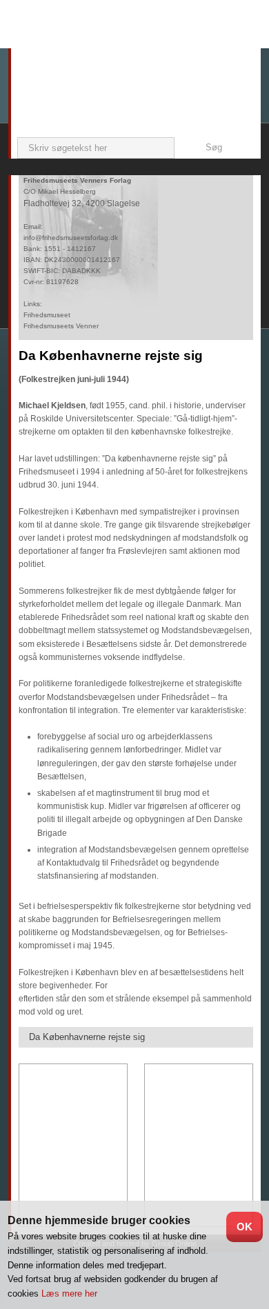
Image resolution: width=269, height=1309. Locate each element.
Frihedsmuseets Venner (61, 326)
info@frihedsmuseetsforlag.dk (70, 237)
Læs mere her (69, 1293)
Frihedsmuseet (46, 315)
